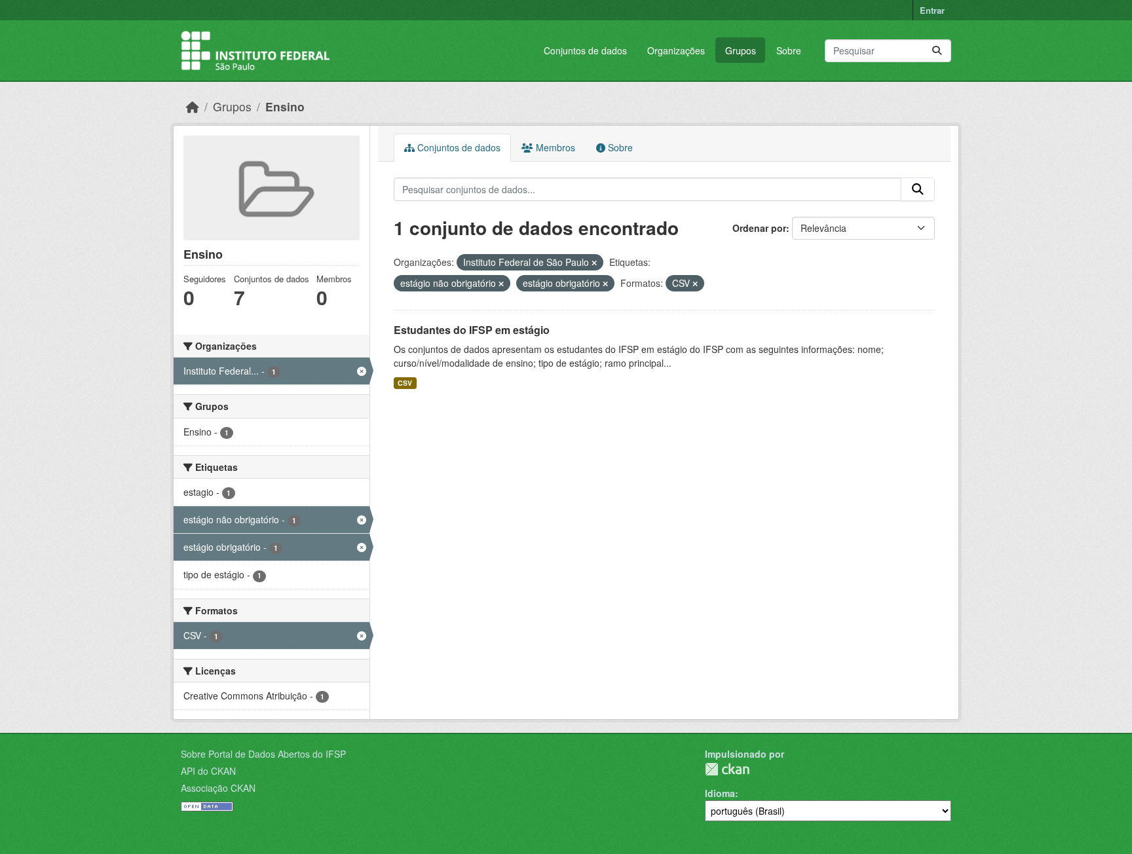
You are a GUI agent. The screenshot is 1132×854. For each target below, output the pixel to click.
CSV (405, 383)
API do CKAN (208, 770)
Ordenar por (759, 227)
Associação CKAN (218, 787)
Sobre (788, 50)
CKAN (727, 769)
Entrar (932, 10)
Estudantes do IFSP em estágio (472, 329)
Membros (554, 147)
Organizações (676, 50)
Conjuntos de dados (585, 50)
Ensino (285, 106)
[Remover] (594, 262)
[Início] (192, 106)
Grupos (740, 50)
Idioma (720, 793)
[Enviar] (937, 50)
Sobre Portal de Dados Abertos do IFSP (263, 753)
